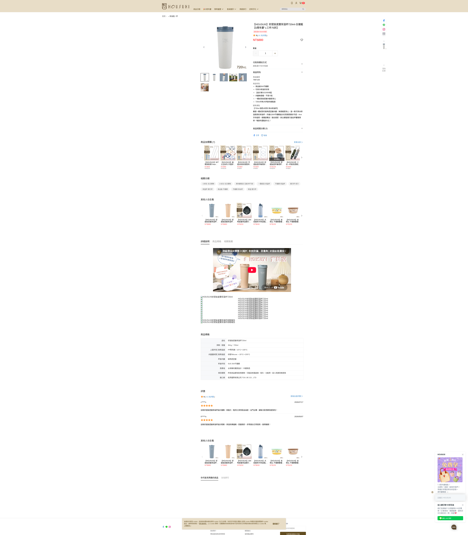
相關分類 (205, 178)
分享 (257, 135)
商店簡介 (213, 531)
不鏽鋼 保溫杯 (280, 184)
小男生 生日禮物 (208, 184)
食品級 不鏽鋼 (223, 189)
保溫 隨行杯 (252, 189)
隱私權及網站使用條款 (217, 534)
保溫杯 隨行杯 (208, 189)
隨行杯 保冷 (294, 184)
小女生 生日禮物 (225, 184)
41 (262, 35)
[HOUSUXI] (175, 6)
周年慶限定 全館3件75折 (244, 184)
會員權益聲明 (249, 534)
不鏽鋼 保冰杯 (238, 189)
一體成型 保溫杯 (264, 184)
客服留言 (248, 531)
